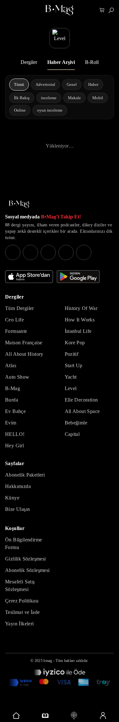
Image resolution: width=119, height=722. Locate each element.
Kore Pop (75, 342)
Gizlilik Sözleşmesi (25, 558)
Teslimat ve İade (22, 612)
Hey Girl (14, 445)
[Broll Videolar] (74, 715)
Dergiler (29, 62)
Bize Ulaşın (17, 509)
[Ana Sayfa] (19, 204)
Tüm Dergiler (19, 308)
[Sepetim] (102, 10)
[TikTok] (83, 252)
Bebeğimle (76, 422)
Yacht (71, 377)
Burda (11, 399)
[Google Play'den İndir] (78, 276)
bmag (47, 660)
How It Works (80, 319)
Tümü (19, 84)
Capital (72, 434)
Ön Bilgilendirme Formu (23, 543)
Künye (12, 497)
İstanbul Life (78, 331)
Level (71, 388)
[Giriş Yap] (102, 715)
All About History (24, 354)
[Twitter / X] (48, 252)
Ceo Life (14, 319)
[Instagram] (12, 252)
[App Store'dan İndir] (29, 276)
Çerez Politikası (21, 600)
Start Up (74, 365)
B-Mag (12, 388)
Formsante (16, 331)
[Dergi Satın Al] (45, 715)
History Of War (81, 308)
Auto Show (17, 377)
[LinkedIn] (66, 252)
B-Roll (92, 62)
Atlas (10, 365)
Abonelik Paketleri (25, 475)
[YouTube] (30, 252)
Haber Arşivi (61, 62)
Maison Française (23, 342)
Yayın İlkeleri (19, 623)
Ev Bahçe (15, 411)
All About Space (82, 411)
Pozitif (72, 354)
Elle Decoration (81, 399)
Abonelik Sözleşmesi (27, 570)
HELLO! (14, 434)
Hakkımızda (18, 486)
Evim (11, 422)
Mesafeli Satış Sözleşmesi (20, 585)
